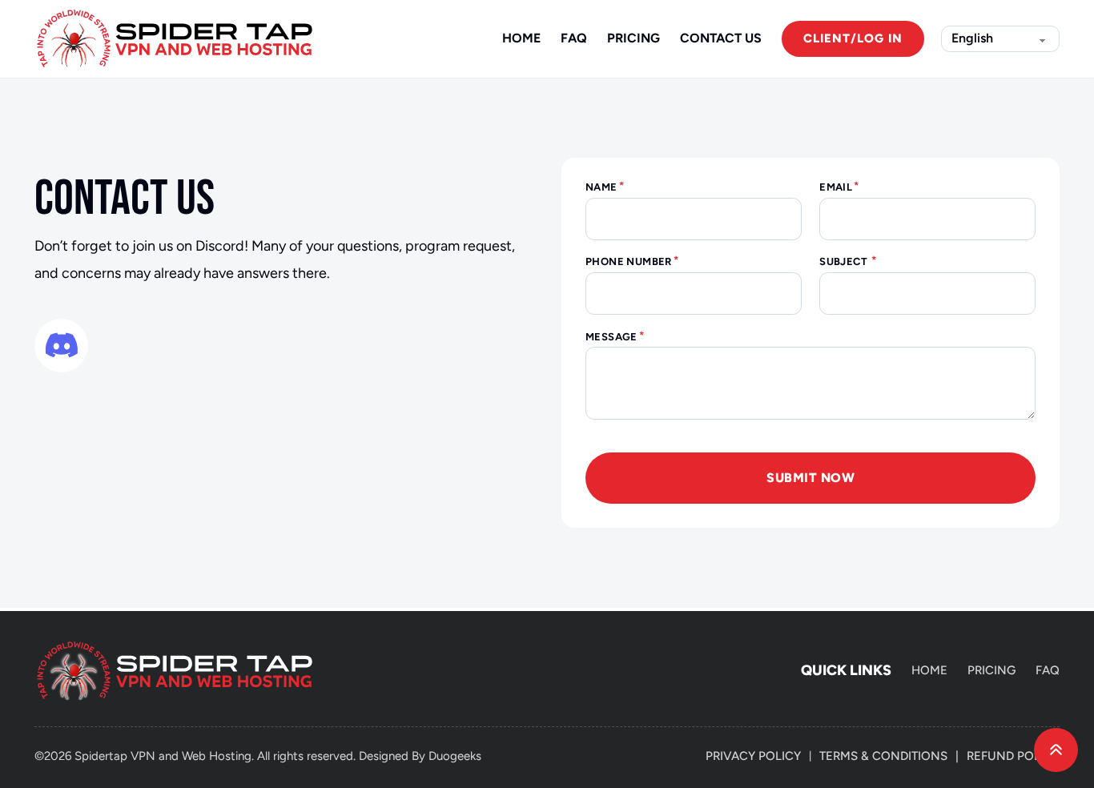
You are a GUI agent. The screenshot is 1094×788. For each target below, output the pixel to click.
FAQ (574, 38)
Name (601, 187)
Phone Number (628, 261)
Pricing (991, 670)
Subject (844, 261)
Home (929, 670)
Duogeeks (454, 756)
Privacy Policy (753, 756)
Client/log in (853, 38)
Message (611, 337)
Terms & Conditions (883, 756)
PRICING (633, 38)
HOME (521, 38)
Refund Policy (1013, 756)
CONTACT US (721, 38)
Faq (1048, 670)
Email (835, 187)
